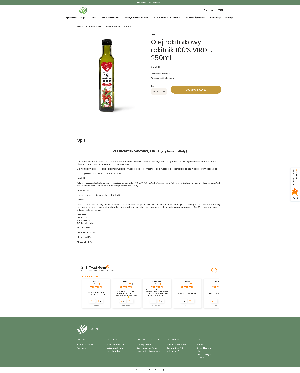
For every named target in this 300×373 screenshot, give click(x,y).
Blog (199, 351)
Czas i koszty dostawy (147, 348)
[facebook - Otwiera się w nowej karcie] (96, 329)
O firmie (200, 357)
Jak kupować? (173, 351)
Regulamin (81, 348)
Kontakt (200, 344)
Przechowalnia (113, 351)
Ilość (153, 86)
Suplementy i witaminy (94, 26)
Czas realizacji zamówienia (149, 351)
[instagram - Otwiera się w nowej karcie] (92, 329)
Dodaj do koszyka (196, 89)
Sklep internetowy (149, 370)
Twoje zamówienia (115, 344)
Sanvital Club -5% (175, 348)
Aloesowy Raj (203, 354)
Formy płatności (144, 344)
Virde (153, 35)
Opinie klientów (204, 348)
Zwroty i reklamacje (86, 344)
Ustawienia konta (115, 348)
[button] (212, 270)
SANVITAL (80, 26)
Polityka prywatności (176, 344)
